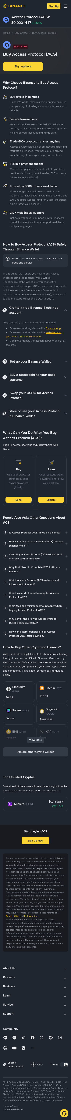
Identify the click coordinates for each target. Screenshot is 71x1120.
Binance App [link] (53, 328)
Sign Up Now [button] (35, 840)
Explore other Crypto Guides (35, 752)
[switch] (64, 1064)
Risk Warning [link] (30, 916)
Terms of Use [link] (12, 916)
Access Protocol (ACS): (30, 16)
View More (35, 739)
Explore (51, 499)
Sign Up (54, 6)
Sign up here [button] (23, 66)
